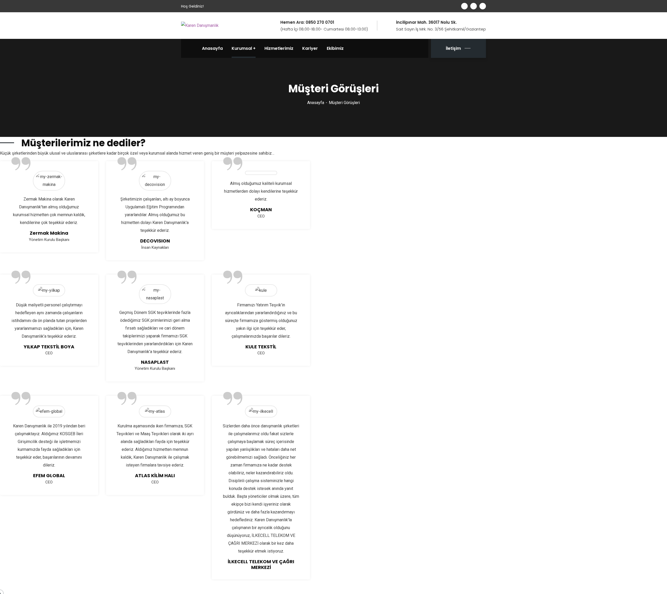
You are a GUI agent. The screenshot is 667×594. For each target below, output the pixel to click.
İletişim (453, 48)
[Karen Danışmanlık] (200, 25)
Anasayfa (315, 102)
